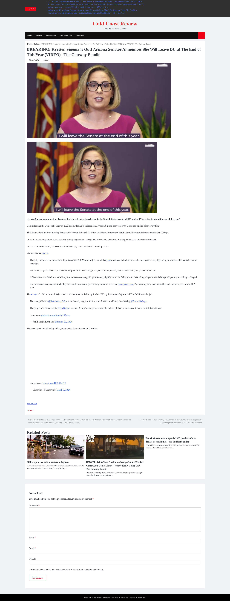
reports (45, 253)
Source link (32, 403)
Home (29, 35)
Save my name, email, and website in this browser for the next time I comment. (67, 569)
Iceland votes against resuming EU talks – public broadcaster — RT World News (78, 7)
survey (34, 294)
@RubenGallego (138, 301)
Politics (39, 35)
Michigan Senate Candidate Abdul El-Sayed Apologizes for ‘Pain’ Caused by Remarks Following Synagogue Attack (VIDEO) (96, 4)
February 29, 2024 (63, 321)
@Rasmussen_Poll (57, 301)
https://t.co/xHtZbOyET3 (54, 383)
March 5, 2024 (63, 390)
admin (45, 60)
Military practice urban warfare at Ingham (48, 462)
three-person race (125, 284)
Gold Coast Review (115, 24)
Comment (34, 505)
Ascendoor (124, 597)
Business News (66, 35)
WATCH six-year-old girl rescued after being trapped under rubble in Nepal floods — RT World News (86, 13)
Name (32, 537)
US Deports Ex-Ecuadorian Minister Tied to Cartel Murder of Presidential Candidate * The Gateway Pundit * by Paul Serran (95, 1)
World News (51, 35)
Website (32, 559)
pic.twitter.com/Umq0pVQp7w (55, 315)
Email (32, 548)
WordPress (141, 597)
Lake (108, 260)
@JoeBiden (63, 308)
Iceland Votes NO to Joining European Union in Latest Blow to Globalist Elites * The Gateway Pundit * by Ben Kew (92, 10)
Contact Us (80, 35)
